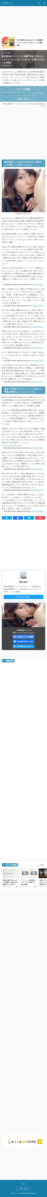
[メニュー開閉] (44, 3)
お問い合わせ (23, 1188)
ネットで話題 (6, 53)
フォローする (24, 597)
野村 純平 (23, 581)
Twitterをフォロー (25, 646)
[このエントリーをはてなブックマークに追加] (29, 518)
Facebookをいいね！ (25, 641)
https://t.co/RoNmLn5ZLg (12, 445)
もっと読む (40, 865)
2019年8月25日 (37, 284)
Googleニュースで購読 (25, 637)
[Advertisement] (23, 132)
